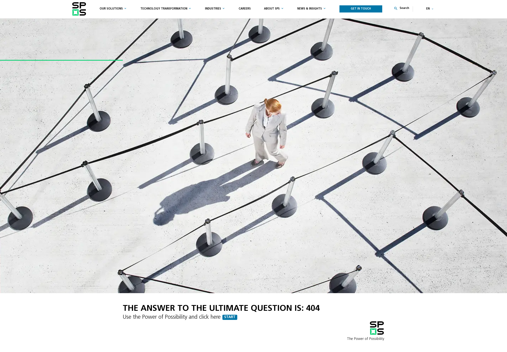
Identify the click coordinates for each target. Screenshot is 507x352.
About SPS (272, 8)
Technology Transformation (163, 8)
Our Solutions (111, 8)
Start (229, 317)
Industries (213, 8)
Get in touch (361, 8)
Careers (245, 8)
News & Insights (309, 8)
